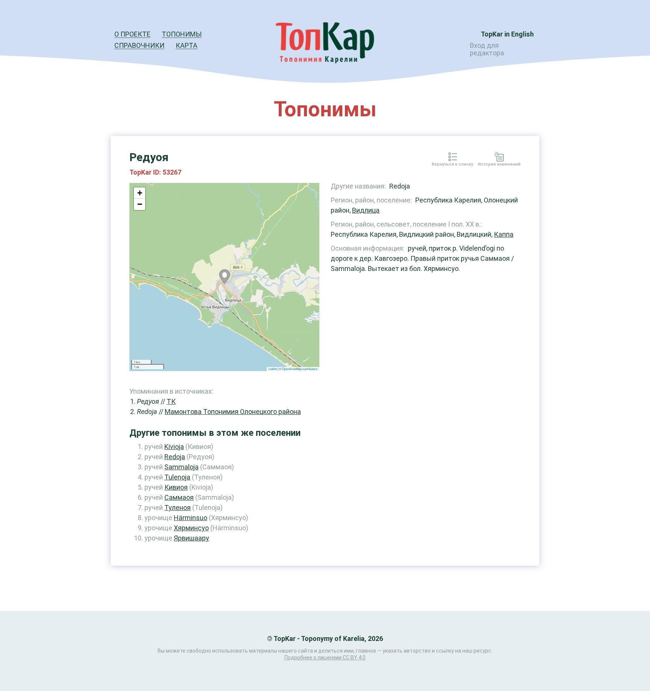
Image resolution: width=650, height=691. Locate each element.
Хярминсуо (191, 528)
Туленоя (177, 507)
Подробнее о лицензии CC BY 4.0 (325, 657)
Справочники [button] (139, 45)
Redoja (174, 457)
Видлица (366, 210)
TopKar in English (507, 34)
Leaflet (273, 369)
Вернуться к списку (452, 164)
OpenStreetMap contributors (299, 369)
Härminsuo (190, 518)
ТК (171, 401)
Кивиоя (176, 487)
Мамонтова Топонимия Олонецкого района (233, 412)
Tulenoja (177, 477)
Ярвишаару (191, 538)
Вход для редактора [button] (487, 49)
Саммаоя (179, 497)
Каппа (503, 234)
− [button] (139, 204)
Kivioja (174, 447)
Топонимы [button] (182, 34)
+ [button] (139, 193)
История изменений (499, 164)
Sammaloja (181, 467)
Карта (186, 45)
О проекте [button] (132, 34)
